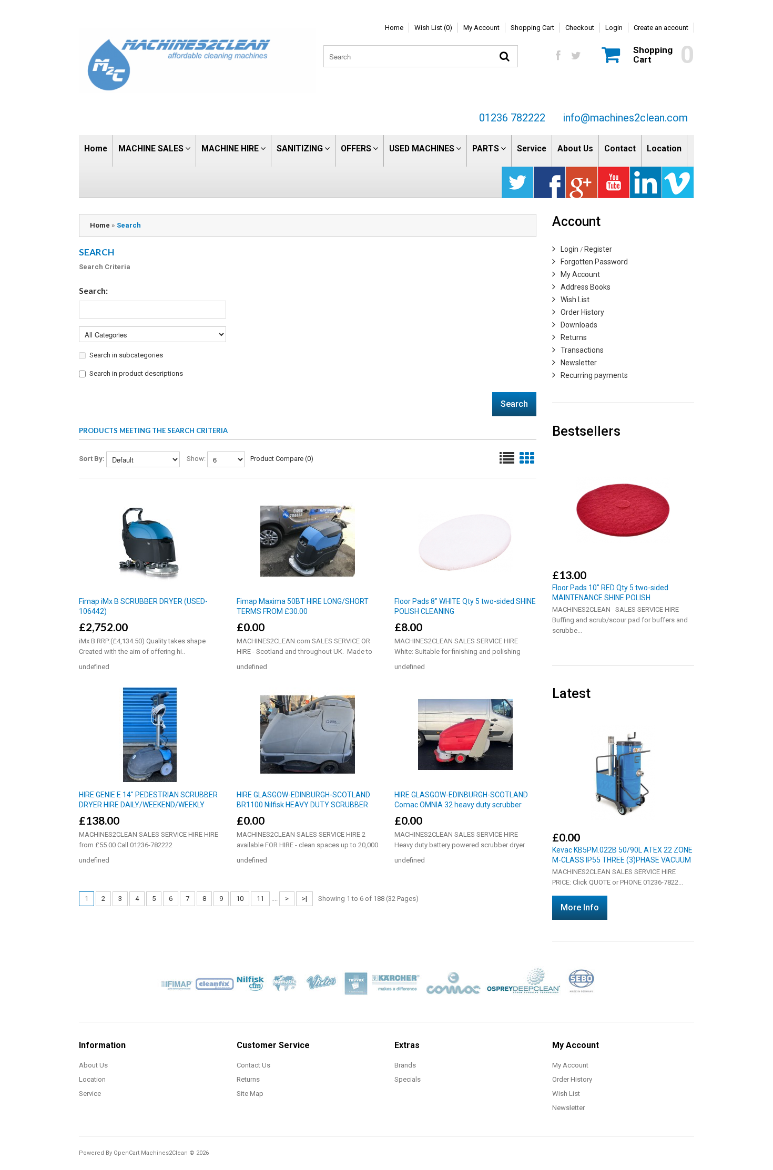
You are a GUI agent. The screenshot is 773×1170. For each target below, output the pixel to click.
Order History (582, 312)
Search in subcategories (126, 355)
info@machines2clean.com (625, 118)
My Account (481, 28)
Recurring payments (594, 375)
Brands (405, 1065)
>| (304, 898)
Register (598, 249)
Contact (620, 148)
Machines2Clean (164, 1153)
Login (614, 28)
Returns (574, 337)
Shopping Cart (532, 28)
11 (260, 898)
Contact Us (253, 1065)
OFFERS (356, 148)
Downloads (579, 325)
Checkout (579, 28)
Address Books (586, 287)
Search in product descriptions (136, 373)
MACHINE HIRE (230, 148)
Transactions (582, 350)
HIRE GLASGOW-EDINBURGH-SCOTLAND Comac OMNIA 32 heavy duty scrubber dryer (461, 805)
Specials (407, 1079)
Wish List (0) (433, 28)
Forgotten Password (594, 262)
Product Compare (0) (281, 459)
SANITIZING (300, 148)
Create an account (661, 28)
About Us (575, 148)
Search (129, 225)
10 (239, 898)
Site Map (250, 1093)
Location (664, 148)
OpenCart (126, 1153)
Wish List (575, 299)
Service (531, 148)
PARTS (485, 148)
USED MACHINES (421, 148)
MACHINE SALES (151, 148)
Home (394, 28)
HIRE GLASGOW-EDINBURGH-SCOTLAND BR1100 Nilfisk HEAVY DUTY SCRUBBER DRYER (303, 805)
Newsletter (579, 362)
